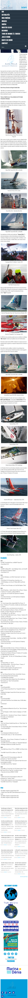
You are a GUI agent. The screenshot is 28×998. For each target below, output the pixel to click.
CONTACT (5, 43)
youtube (13, 992)
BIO (3, 11)
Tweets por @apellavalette (11, 959)
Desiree (5, 817)
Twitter (8, 954)
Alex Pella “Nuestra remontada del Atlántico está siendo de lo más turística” (20, 864)
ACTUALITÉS (6, 14)
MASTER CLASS (7, 27)
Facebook (5, 954)
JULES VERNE (6, 37)
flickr (2, 996)
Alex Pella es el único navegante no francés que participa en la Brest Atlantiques (21, 837)
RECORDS (5, 30)
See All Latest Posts (23, 876)
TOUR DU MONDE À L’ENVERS (11, 33)
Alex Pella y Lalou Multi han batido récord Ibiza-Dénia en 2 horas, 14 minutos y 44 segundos (7, 822)
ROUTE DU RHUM (7, 40)
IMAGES (4, 21)
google (6, 992)
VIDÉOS (4, 24)
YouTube (12, 954)
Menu (3, 47)
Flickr (16, 954)
